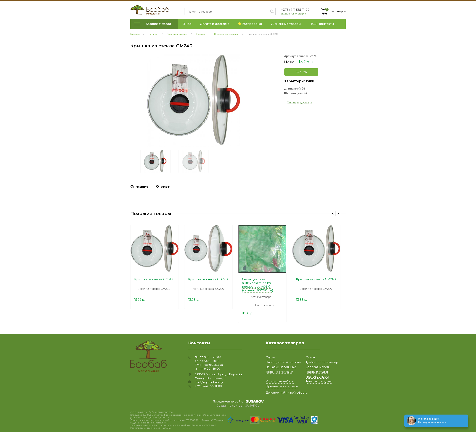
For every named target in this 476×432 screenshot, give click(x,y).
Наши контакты (321, 24)
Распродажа (252, 24)
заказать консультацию (293, 14)
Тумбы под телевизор (322, 362)
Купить (301, 72)
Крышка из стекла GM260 (316, 279)
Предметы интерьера (282, 386)
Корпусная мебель (280, 381)
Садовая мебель (318, 367)
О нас (186, 24)
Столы (310, 357)
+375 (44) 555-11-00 (295, 10)
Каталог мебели (158, 24)
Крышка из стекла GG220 (208, 279)
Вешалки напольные (281, 367)
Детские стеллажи (279, 371)
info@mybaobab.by (209, 382)
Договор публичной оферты (287, 392)
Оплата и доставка (214, 24)
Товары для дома (319, 381)
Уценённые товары (286, 24)
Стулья (270, 357)
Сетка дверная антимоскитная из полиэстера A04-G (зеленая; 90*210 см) (257, 284)
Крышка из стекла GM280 (154, 279)
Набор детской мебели (283, 362)
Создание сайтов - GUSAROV (238, 405)
